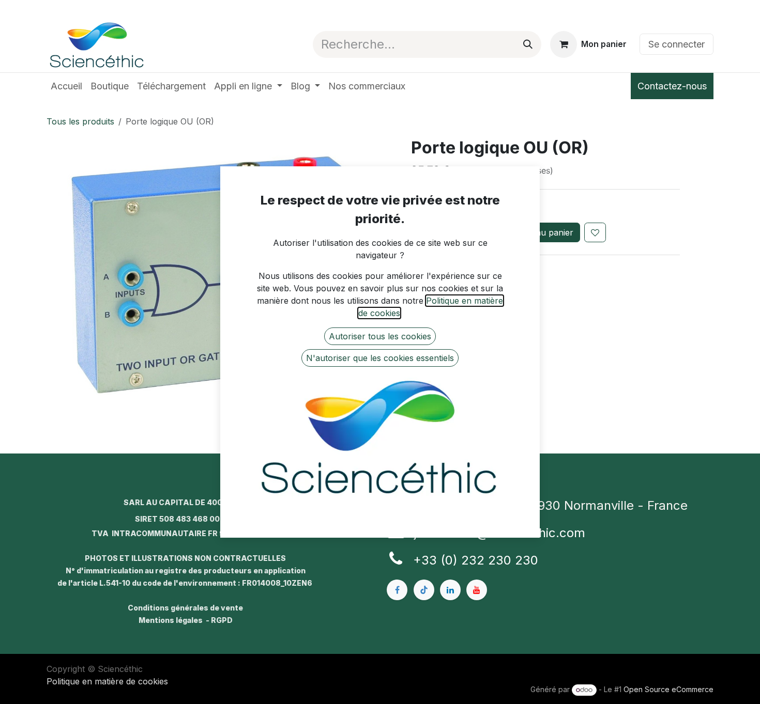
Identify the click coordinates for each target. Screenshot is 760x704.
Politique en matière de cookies (107, 681)
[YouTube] (476, 590)
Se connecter (676, 44)
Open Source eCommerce (668, 689)
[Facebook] (397, 590)
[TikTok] (424, 590)
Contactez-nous (672, 86)
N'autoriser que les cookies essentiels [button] (380, 358)
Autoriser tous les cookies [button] (380, 336)
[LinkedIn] (450, 590)
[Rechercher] (527, 44)
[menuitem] (66, 86)
